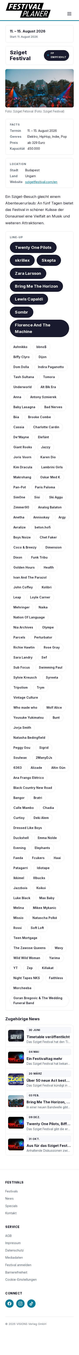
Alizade (36, 767)
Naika (43, 607)
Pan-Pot (19, 487)
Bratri (38, 798)
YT (15, 968)
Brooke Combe (39, 417)
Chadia (48, 808)
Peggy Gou (21, 747)
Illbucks (39, 878)
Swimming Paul (50, 667)
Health (49, 567)
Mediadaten (14, 1257)
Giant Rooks (22, 447)
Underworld (22, 387)
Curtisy (19, 818)
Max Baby (46, 898)
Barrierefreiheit (16, 1272)
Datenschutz (14, 1250)
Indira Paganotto (51, 367)
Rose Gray (52, 647)
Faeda (18, 858)
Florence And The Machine (32, 328)
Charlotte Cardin (46, 427)
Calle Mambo (23, 808)
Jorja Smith (22, 727)
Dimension (53, 547)
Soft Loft (37, 928)
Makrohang (22, 477)
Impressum (13, 1243)
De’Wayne (21, 437)
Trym (40, 687)
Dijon (43, 357)
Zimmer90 (21, 507)
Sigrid (43, 747)
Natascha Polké (44, 918)
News (9, 1198)
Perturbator (43, 637)
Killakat (48, 968)
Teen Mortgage (25, 938)
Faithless (56, 978)
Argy (62, 517)
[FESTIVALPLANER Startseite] (28, 10)
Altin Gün (58, 767)
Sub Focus (21, 667)
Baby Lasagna (24, 407)
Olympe (48, 627)
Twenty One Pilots (33, 247)
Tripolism (20, 687)
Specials (11, 1206)
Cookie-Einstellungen (21, 1279)
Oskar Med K (50, 477)
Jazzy (45, 447)
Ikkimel (18, 878)
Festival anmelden (18, 1265)
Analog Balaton (50, 507)
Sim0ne (19, 497)
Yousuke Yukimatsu (28, 717)
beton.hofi (43, 527)
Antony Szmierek (43, 397)
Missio (18, 918)
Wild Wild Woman (26, 958)
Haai (57, 858)
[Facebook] (9, 1303)
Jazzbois (20, 888)
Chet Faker (48, 537)
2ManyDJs (44, 757)
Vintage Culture (25, 697)
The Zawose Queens (29, 948)
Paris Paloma (45, 487)
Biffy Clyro (21, 357)
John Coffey (23, 587)
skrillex (22, 260)
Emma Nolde (47, 838)
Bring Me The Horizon (36, 286)
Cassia (18, 427)
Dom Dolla (21, 367)
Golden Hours (24, 567)
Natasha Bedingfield (29, 737)
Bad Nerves (53, 407)
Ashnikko (20, 347)
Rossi (17, 928)
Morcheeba (22, 988)
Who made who (25, 707)
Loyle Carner (40, 597)
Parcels (19, 637)
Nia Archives (23, 627)
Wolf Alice (54, 707)
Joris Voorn (22, 457)
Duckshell (21, 838)
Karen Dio (48, 457)
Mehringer (21, 607)
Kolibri (47, 587)
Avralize (19, 527)
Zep (30, 968)
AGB (8, 1236)
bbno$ (41, 347)
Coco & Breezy (24, 547)
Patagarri (20, 868)
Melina (18, 908)
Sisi (37, 497)
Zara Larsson (28, 273)
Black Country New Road (32, 788)
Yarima (54, 958)
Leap (17, 597)
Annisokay (41, 517)
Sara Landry (22, 657)
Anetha (18, 517)
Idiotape (43, 868)
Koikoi (41, 888)
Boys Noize (22, 537)
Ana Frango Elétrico (28, 777)
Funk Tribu (39, 557)
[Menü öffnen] (69, 13)
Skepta (49, 260)
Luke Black (21, 898)
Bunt (56, 717)
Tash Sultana (23, 377)
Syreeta (52, 677)
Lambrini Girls (52, 467)
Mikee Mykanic (44, 908)
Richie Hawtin (24, 647)
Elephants (42, 848)
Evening (19, 848)
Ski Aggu (56, 497)
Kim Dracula (22, 467)
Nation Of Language (29, 617)
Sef (44, 657)
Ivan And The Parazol (30, 577)
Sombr (21, 312)
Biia (16, 417)
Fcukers (38, 858)
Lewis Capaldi (29, 299)
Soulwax (20, 757)
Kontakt (10, 1213)
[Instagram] (20, 1303)
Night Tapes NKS (26, 978)
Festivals (11, 1191)
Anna (17, 397)
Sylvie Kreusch (25, 677)
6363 (17, 767)
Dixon (17, 557)
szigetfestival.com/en (41, 182)
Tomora (49, 377)
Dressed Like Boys (27, 828)
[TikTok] (31, 1303)
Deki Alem (41, 818)
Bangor (19, 798)
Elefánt (43, 437)
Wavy (59, 948)
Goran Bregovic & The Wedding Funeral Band (37, 1000)
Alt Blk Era (48, 387)
